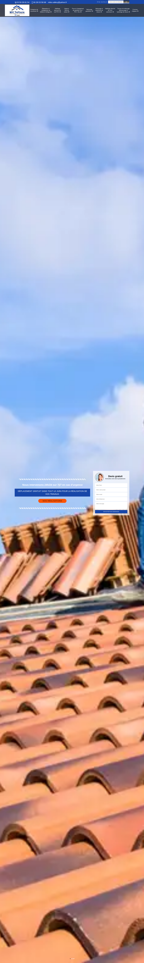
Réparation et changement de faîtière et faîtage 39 (46, 10)
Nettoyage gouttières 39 (89, 10)
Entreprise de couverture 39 (34, 10)
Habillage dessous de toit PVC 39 (57, 10)
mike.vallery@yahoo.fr (57, 2)
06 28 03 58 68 (39, 2)
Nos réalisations (52, 501)
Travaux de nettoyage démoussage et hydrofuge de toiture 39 (123, 10)
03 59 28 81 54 (23, 2)
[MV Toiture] (17, 10)
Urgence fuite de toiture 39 (66, 10)
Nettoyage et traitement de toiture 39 (99, 10)
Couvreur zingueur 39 (135, 10)
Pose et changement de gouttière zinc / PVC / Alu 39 (78, 10)
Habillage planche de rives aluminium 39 (110, 10)
